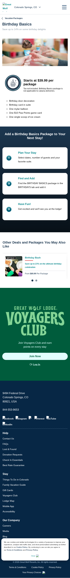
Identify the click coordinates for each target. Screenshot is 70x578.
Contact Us (8, 438)
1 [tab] (32, 280)
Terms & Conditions (14, 550)
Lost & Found (9, 449)
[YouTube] (51, 418)
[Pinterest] (39, 418)
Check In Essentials (13, 460)
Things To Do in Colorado (16, 479)
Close (33, 556)
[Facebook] (8, 418)
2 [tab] (36, 280)
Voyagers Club (10, 495)
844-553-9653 (11, 409)
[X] (31, 418)
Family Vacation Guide (14, 485)
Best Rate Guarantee (13, 465)
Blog (5, 536)
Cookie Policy (22, 547)
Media (6, 531)
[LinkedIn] (7, 424)
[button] (64, 7)
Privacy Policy (32, 550)
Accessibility (9, 511)
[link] (35, 266)
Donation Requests (12, 454)
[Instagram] (21, 418)
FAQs (5, 444)
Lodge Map (8, 501)
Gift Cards (8, 490)
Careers (7, 525)
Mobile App (8, 506)
